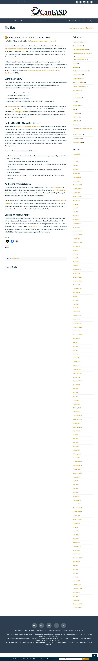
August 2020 (76, 431)
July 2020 (75, 435)
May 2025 (75, 212)
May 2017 (75, 573)
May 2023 (75, 304)
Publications (76, 121)
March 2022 (76, 358)
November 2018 (77, 512)
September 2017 (77, 558)
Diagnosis (75, 63)
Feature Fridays (77, 75)
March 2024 (76, 265)
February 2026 (77, 177)
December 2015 (77, 604)
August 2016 (76, 592)
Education (75, 67)
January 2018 (76, 550)
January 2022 (76, 365)
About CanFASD (19, 630)
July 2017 (75, 565)
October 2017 (76, 554)
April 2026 (75, 169)
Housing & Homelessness (79, 86)
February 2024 (77, 269)
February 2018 (77, 546)
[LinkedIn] (84, 2)
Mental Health (77, 98)
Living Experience (53, 630)
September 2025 (77, 196)
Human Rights (15, 259)
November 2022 (77, 327)
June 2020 (75, 438)
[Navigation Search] (91, 20)
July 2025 (75, 204)
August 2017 (76, 561)
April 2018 (75, 538)
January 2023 (76, 319)
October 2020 (76, 423)
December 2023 (77, 277)
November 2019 (77, 465)
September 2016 (77, 588)
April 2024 (75, 262)
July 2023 (75, 296)
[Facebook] (77, 2)
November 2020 (77, 419)
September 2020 (77, 427)
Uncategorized (77, 142)
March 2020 (76, 450)
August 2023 (76, 292)
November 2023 (77, 281)
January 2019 (76, 504)
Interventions (76, 90)
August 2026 (76, 154)
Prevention (76, 117)
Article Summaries (78, 42)
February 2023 (77, 315)
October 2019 (76, 469)
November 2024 (77, 235)
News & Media (77, 105)
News (74, 102)
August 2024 (76, 246)
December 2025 (77, 185)
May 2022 (75, 350)
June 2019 (75, 485)
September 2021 (77, 381)
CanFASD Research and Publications (82, 53)
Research (31, 630)
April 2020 (75, 446)
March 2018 (76, 542)
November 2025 (77, 189)
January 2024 (76, 273)
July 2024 (75, 250)
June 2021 (75, 392)
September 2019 (77, 473)
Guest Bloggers (77, 79)
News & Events (63, 630)
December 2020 (77, 415)
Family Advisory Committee (80, 71)
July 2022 (75, 342)
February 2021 (77, 408)
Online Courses (79, 630)
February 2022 (77, 362)
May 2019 (75, 488)
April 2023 (75, 308)
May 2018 (75, 535)
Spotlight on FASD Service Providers (82, 128)
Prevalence (76, 113)
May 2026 (75, 165)
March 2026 (76, 173)
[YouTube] (87, 2)
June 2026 (75, 162)
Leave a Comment (50, 41)
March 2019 (76, 496)
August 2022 (76, 338)
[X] (80, 2)
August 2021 (76, 385)
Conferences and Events (35, 41)
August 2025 (76, 200)
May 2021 (75, 396)
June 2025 (75, 208)
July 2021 (75, 388)
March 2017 (76, 581)
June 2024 (75, 254)
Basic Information (77, 46)
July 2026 (75, 158)
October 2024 (76, 238)
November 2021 (77, 373)
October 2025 (76, 192)
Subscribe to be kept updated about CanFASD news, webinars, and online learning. (33, 659)
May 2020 (75, 442)
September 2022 (77, 335)
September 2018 (77, 519)
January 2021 (76, 412)
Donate (71, 630)
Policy (74, 109)
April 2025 (75, 215)
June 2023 (75, 300)
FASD (26, 630)
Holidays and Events (78, 82)
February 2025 (77, 223)
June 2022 (75, 346)
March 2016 (76, 600)
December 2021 (77, 369)
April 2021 (75, 400)
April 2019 (75, 492)
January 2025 (76, 227)
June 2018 (75, 531)
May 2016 (75, 596)
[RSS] (91, 2)
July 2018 (75, 527)
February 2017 (77, 585)
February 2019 (77, 500)
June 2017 (75, 569)
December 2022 (77, 323)
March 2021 (76, 404)
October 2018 (76, 515)
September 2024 (77, 242)
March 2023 (76, 312)
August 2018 (76, 523)
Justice (75, 94)
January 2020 (76, 458)
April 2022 (75, 354)
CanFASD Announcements (80, 50)
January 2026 (76, 181)
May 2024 (75, 258)
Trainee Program (77, 138)
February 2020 (77, 454)
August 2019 (76, 477)
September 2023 (77, 289)
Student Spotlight (77, 134)
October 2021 (76, 377)
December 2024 (77, 231)
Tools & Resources (41, 630)
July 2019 (75, 481)
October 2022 (76, 331)
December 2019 (77, 461)
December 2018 (77, 508)
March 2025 (76, 219)
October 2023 (76, 285)
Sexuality (75, 125)
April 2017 (75, 577)
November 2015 (77, 608)
